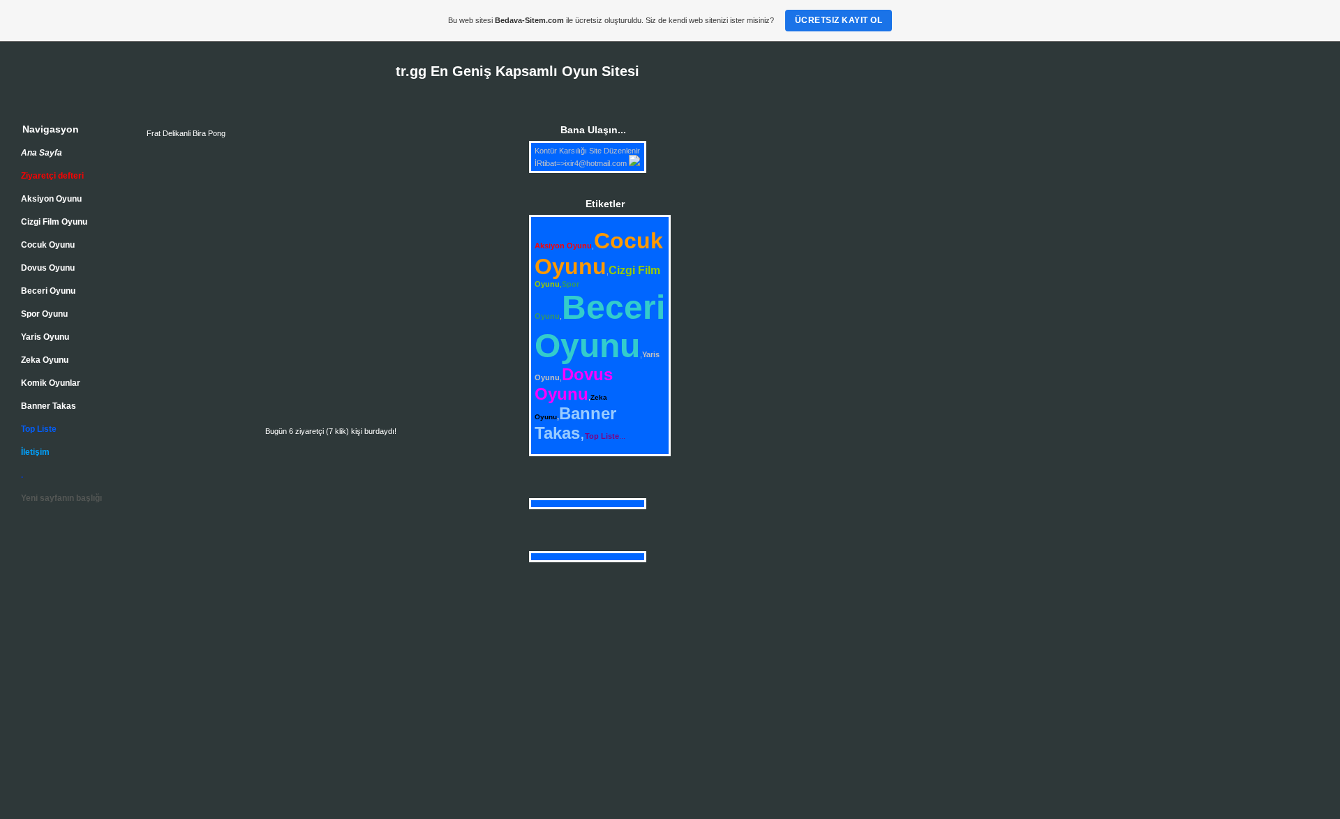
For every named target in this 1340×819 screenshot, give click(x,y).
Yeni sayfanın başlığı (61, 498)
